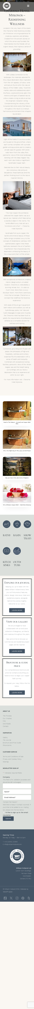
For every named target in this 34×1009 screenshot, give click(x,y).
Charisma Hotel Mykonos (15, 31)
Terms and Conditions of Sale (13, 756)
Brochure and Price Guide (12, 743)
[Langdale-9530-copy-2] (17, 457)
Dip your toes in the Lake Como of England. (17, 478)
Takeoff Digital (7, 892)
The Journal (7, 740)
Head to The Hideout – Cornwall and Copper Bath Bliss (17, 423)
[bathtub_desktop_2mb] (17, 430)
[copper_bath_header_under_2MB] (17, 402)
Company (6, 777)
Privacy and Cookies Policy (12, 759)
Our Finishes (7, 718)
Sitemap (6, 762)
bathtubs (7, 246)
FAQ (4, 721)
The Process (7, 716)
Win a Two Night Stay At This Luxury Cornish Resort (17, 450)
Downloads (7, 724)
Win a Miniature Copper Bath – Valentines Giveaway (17, 505)
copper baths (18, 215)
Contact (5, 726)
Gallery (5, 737)
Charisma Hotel (12, 315)
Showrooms (7, 745)
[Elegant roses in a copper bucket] (17, 484)
